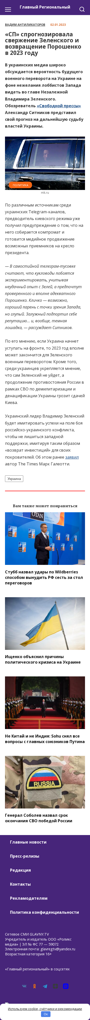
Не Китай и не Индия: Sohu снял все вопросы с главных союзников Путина (45, 738)
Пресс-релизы (24, 856)
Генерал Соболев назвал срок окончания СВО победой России (38, 818)
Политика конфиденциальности (44, 912)
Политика (20, 185)
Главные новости (28, 842)
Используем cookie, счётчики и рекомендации (45, 1008)
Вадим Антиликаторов (25, 25)
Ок (46, 1014)
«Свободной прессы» (59, 106)
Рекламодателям (29, 898)
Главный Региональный (45, 7)
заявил (72, 457)
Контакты (20, 884)
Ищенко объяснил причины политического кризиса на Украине (43, 659)
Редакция (20, 870)
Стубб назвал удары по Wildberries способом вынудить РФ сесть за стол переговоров (44, 577)
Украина (14, 479)
